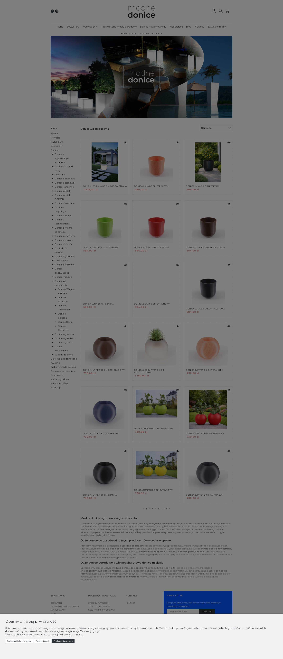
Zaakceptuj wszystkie (63, 641)
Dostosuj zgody (43, 641)
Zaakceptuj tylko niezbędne (19, 641)
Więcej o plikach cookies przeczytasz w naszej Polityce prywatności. (44, 634)
